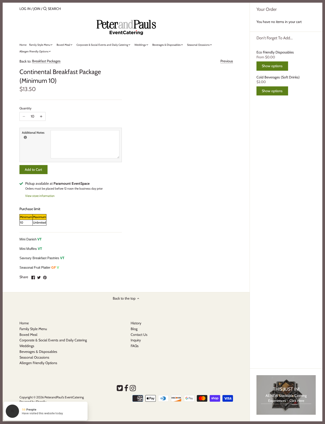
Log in (25, 9)
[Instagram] (133, 388)
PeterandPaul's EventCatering (64, 397)
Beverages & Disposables (38, 352)
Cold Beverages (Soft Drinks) (278, 77)
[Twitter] (120, 388)
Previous (226, 61)
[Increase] (41, 116)
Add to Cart (33, 169)
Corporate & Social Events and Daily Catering (53, 340)
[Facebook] (126, 388)
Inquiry (136, 340)
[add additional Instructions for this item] (25, 137)
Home (24, 323)
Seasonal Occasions (34, 357)
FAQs (135, 346)
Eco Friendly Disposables (275, 52)
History (136, 323)
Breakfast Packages (46, 61)
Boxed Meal (28, 335)
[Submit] (45, 9)
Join (36, 9)
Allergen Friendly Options (38, 363)
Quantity (25, 108)
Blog (134, 329)
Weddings (26, 346)
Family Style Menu (33, 329)
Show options (272, 66)
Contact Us (139, 335)
